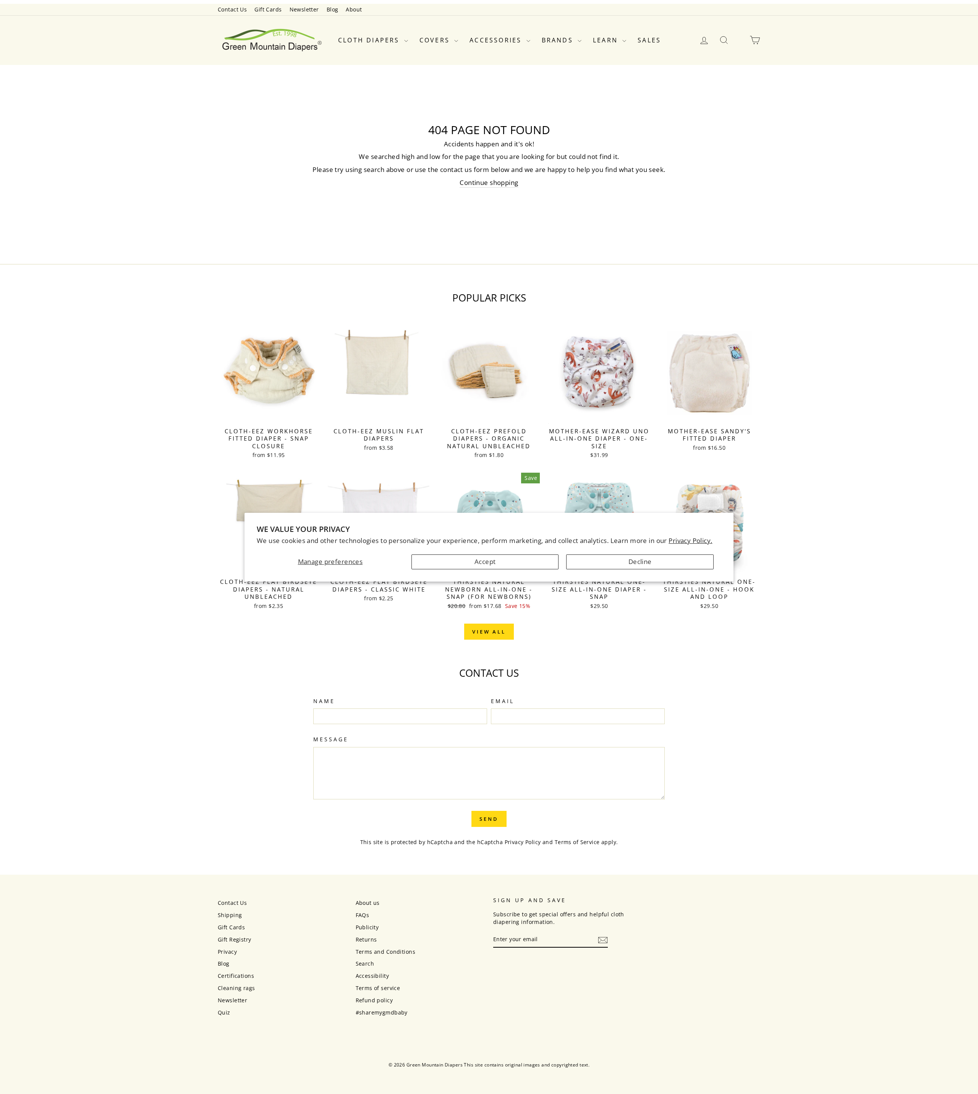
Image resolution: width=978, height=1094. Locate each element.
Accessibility (372, 975)
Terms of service (378, 988)
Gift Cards (268, 9)
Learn (606, 40)
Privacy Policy (523, 842)
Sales (649, 40)
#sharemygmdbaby (382, 1012)
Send (489, 818)
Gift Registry (234, 939)
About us (368, 902)
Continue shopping (489, 182)
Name (324, 701)
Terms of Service (577, 842)
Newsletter (304, 9)
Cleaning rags (236, 988)
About (354, 9)
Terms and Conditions (386, 951)
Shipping (230, 915)
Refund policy (374, 1000)
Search (365, 963)
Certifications (236, 975)
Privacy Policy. (690, 540)
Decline (640, 561)
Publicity (367, 927)
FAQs (362, 915)
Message (331, 739)
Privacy (227, 951)
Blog (332, 9)
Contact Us (232, 9)
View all (489, 631)
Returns (366, 939)
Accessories (497, 40)
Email (502, 701)
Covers (435, 40)
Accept (485, 561)
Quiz (224, 1012)
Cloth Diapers (370, 40)
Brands (559, 40)
